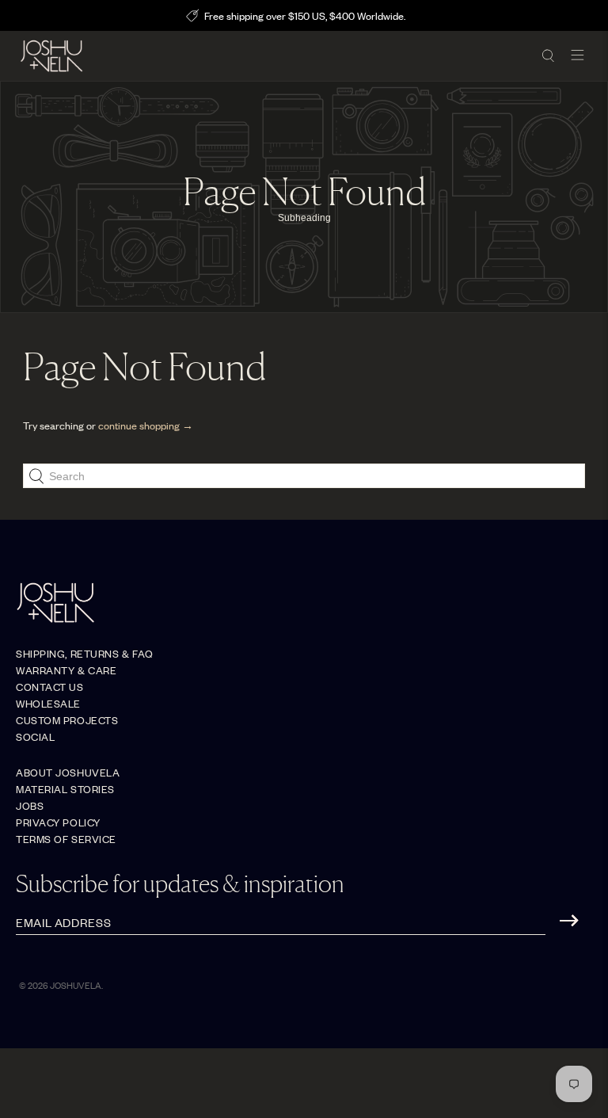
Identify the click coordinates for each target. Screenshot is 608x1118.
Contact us (50, 686)
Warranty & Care (66, 669)
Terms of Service (66, 838)
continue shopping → (145, 425)
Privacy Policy (58, 822)
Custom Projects (67, 719)
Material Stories (65, 788)
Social (35, 736)
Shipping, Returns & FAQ (85, 653)
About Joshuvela (68, 772)
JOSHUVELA (75, 985)
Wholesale (48, 703)
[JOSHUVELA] (275, 56)
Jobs (30, 805)
